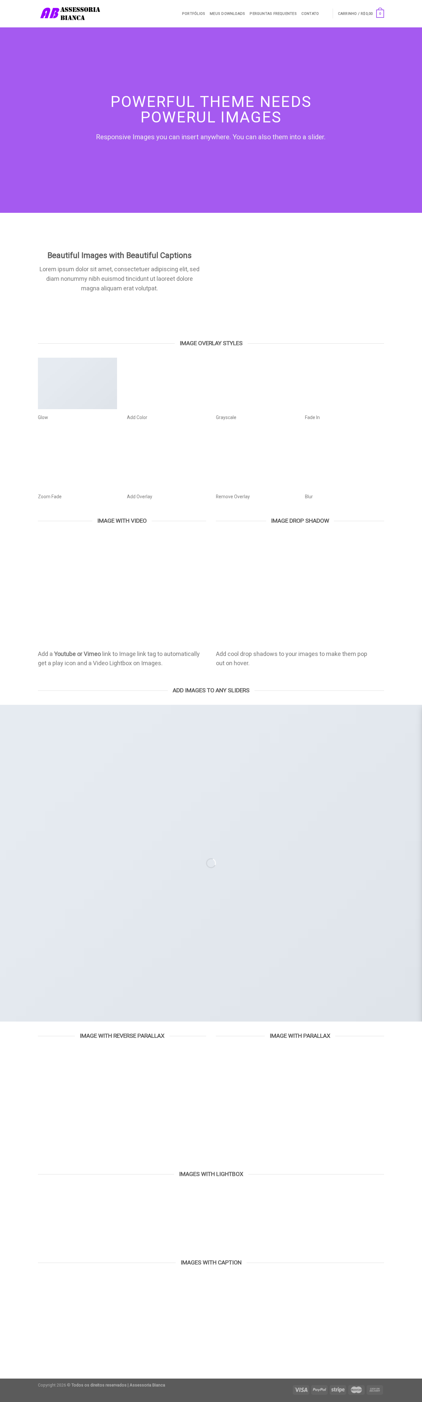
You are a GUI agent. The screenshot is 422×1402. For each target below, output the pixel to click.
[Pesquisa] (325, 13)
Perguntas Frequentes (273, 14)
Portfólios (193, 14)
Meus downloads (227, 14)
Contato (310, 14)
